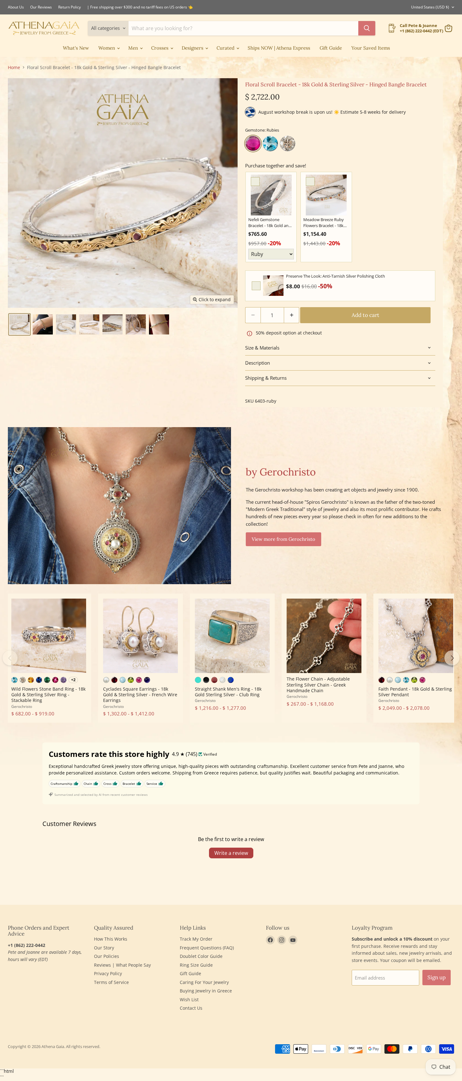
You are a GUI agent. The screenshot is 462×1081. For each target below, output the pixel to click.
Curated (226, 48)
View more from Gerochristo (283, 539)
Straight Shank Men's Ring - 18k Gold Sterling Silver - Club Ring (228, 692)
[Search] (366, 28)
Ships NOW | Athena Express (279, 48)
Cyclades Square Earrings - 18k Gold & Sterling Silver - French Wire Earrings (140, 694)
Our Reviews (41, 7)
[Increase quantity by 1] (292, 315)
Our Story (104, 948)
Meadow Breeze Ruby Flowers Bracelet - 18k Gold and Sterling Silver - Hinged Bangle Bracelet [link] (326, 223)
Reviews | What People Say (122, 965)
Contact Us (191, 1008)
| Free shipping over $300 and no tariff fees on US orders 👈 (140, 7)
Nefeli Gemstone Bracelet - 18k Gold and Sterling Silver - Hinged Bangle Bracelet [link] (269, 223)
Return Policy (69, 7)
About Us (16, 7)
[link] (271, 195)
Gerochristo (21, 706)
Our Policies (106, 956)
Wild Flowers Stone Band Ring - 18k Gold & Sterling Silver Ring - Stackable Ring (48, 694)
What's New (76, 48)
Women (107, 48)
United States (430, 7)
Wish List (189, 999)
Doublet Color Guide (201, 956)
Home (14, 67)
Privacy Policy (108, 973)
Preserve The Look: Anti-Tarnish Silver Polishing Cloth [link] (335, 276)
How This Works (110, 939)
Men (133, 48)
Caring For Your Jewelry (204, 982)
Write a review (231, 853)
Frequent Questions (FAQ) (207, 948)
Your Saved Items (370, 48)
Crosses (160, 48)
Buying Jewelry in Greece (206, 991)
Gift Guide (331, 48)
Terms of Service (111, 982)
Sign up (436, 977)
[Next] (451, 657)
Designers (193, 48)
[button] (19, 324)
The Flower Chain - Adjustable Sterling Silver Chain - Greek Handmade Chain (318, 684)
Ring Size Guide (196, 965)
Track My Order (196, 939)
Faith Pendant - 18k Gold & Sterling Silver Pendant (415, 692)
